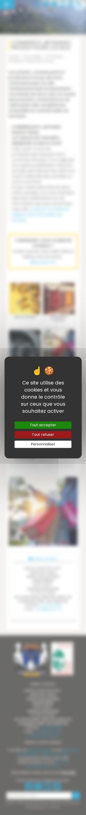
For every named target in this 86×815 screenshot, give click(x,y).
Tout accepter (43, 425)
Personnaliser (43, 444)
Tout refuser (43, 434)
